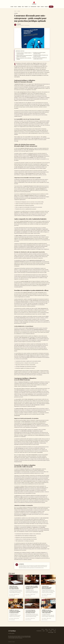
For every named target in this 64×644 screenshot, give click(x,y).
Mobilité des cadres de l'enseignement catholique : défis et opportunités (47, 611)
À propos (46, 6)
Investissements (33, 6)
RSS (55, 632)
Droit (23, 6)
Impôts (38, 6)
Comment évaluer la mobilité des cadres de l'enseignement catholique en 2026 (32, 587)
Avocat (15, 6)
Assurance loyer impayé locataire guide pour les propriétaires (46, 587)
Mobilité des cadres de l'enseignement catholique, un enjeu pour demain (14, 611)
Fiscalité (26, 6)
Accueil (12, 6)
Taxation (42, 6)
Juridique (19, 6)
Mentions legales (50, 632)
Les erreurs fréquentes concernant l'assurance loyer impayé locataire (30, 611)
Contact (51, 6)
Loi (29, 6)
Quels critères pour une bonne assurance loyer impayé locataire (14, 587)
